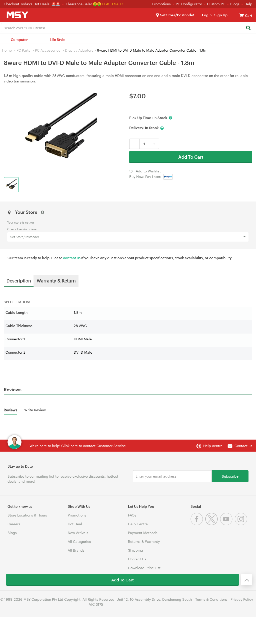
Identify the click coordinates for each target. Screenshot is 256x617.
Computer (19, 39)
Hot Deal (75, 524)
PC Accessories (47, 50)
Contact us (243, 446)
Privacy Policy (241, 599)
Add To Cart (191, 157)
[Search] (248, 28)
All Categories (79, 541)
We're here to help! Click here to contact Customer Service (78, 446)
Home (7, 50)
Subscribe (230, 476)
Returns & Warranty (144, 541)
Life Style (57, 39)
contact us (71, 258)
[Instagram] (241, 524)
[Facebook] (197, 524)
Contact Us (137, 559)
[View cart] (241, 15)
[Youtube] (227, 524)
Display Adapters (79, 50)
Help (248, 4)
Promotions (161, 4)
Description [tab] (18, 280)
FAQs (132, 515)
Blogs (235, 4)
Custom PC (216, 4)
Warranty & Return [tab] (56, 280)
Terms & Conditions (211, 599)
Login (207, 15)
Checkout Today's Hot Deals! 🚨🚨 (32, 4)
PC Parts (23, 50)
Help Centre (138, 524)
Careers (14, 524)
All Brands (76, 550)
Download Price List (144, 568)
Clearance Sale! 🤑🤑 (83, 4)
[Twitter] (212, 524)
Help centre (212, 446)
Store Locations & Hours (27, 515)
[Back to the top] (246, 579)
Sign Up (221, 15)
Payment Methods (143, 533)
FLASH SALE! (112, 4)
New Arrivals (78, 533)
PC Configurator (189, 4)
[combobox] (128, 27)
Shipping (135, 550)
